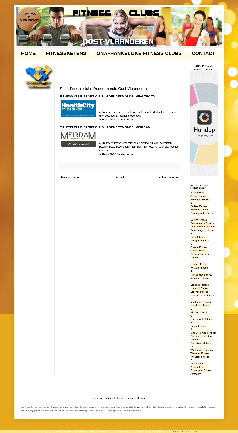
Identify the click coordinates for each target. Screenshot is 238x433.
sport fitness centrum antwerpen (45, 411)
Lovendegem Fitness (202, 295)
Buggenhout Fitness (201, 213)
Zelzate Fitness (198, 367)
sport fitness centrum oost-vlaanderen (99, 411)
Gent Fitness (197, 250)
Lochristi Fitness (199, 288)
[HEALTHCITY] (78, 109)
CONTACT (203, 53)
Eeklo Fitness (197, 237)
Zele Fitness (197, 363)
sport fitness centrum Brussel (175, 407)
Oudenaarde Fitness (201, 319)
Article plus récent (70, 177)
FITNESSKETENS (66, 53)
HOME (28, 53)
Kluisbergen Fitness (201, 274)
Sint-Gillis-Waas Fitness (203, 332)
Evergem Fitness (199, 240)
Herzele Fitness (199, 267)
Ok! (196, 431)
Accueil (120, 177)
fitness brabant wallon (125, 407)
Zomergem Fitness (200, 370)
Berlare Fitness (198, 206)
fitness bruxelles (27, 407)
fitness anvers (100, 407)
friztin (120, 398)
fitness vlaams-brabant (155, 407)
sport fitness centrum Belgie (196, 407)
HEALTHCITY (145, 96)
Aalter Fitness (198, 196)
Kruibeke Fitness (199, 278)
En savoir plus (181, 431)
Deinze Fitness (198, 219)
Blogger (141, 398)
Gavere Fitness (198, 247)
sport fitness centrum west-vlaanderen (127, 411)
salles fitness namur (57, 407)
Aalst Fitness (197, 192)
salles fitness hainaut (41, 407)
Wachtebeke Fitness (201, 349)
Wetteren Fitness (199, 353)
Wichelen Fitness (199, 356)
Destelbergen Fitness (202, 230)
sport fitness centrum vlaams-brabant (71, 411)
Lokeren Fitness (199, 291)
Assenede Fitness (200, 199)
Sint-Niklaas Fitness (201, 343)
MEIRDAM (143, 127)
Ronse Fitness (198, 326)
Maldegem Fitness (200, 301)
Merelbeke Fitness (200, 305)
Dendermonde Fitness (202, 226)
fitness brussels (111, 407)
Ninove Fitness (198, 312)
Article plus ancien (169, 177)
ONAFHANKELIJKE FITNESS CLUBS (139, 53)
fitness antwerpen (140, 407)
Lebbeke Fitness (199, 284)
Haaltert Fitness (199, 264)
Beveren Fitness (199, 209)
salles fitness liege (71, 407)
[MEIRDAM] (78, 140)
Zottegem (195, 373)
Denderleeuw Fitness (202, 223)
